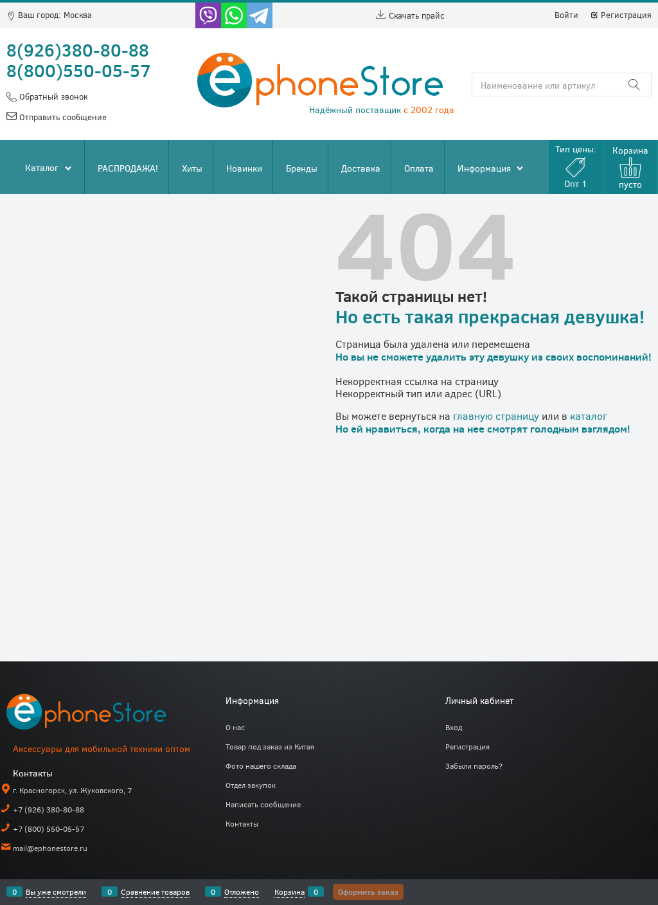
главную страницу (496, 415)
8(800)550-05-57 (78, 70)
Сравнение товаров (155, 891)
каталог (588, 415)
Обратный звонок (52, 96)
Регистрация (625, 15)
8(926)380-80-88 (77, 49)
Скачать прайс (415, 15)
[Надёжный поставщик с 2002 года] (102, 714)
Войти (566, 15)
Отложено (241, 891)
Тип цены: (575, 166)
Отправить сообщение (62, 117)
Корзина (289, 891)
